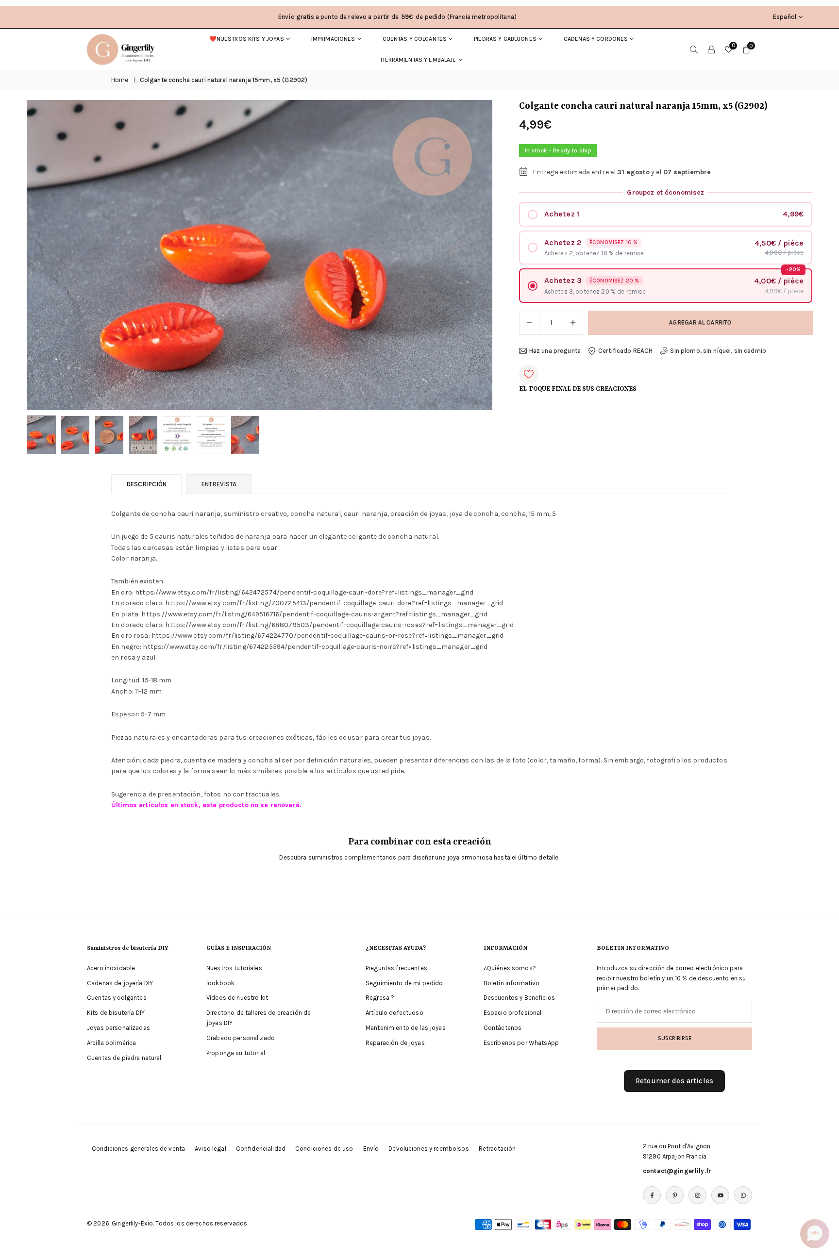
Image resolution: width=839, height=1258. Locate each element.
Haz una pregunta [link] (555, 350)
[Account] (711, 49)
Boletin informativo (512, 982)
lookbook (220, 982)
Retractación (497, 1148)
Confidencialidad (260, 1148)
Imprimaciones (333, 38)
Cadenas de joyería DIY (120, 982)
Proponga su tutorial (235, 1052)
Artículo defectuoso (394, 1012)
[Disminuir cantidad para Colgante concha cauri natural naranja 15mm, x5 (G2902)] (529, 322)
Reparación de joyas (395, 1042)
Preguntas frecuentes (396, 968)
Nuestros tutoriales (234, 968)
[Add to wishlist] (528, 374)
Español (784, 16)
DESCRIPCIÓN (146, 484)
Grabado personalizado (240, 1038)
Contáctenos (503, 1027)
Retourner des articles (674, 1080)
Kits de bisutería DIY (116, 1012)
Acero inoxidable (111, 968)
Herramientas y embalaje (418, 59)
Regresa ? (380, 997)
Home (120, 79)
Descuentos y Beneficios (519, 997)
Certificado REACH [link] (625, 350)
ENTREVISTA (218, 484)
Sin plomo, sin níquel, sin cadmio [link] (718, 350)
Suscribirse (674, 1038)
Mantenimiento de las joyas (406, 1027)
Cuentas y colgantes (415, 38)
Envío (371, 1148)
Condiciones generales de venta (138, 1148)
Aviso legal (210, 1148)
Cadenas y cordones (596, 38)
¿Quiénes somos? (510, 968)
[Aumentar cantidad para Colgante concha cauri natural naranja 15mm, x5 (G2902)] (573, 322)
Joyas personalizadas (118, 1027)
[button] (468, 255)
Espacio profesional (513, 1012)
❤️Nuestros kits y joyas (246, 38)
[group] (259, 255)
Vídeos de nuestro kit (237, 997)
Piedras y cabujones (505, 38)
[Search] (694, 49)
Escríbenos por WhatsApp (521, 1042)
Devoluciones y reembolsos (428, 1148)
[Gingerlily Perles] (123, 48)
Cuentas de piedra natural (124, 1057)
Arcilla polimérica (111, 1042)
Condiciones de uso (324, 1148)
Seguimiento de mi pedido (404, 982)
